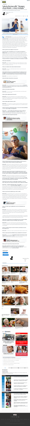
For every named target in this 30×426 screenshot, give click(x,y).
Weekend (18, 419)
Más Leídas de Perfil (5, 392)
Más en (3, 331)
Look (28, 419)
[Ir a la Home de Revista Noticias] (4, 2)
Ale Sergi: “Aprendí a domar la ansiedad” (8, 361)
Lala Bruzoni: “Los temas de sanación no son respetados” (11, 360)
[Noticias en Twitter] (14, 416)
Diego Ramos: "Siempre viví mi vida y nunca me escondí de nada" (12, 358)
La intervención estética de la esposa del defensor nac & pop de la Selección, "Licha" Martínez (13, 119)
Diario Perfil (2, 419)
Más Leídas (4, 375)
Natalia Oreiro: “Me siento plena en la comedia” (11, 82)
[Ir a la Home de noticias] (15, 415)
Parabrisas (21, 419)
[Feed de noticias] (16, 416)
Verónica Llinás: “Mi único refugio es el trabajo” (11, 203)
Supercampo (25, 419)
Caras (5, 419)
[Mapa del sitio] (18, 416)
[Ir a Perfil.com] (28, 0)
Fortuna (12, 419)
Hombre (15, 419)
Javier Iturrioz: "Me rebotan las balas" (8, 364)
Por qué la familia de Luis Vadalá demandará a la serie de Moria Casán (13, 240)
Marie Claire (8, 419)
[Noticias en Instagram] (11, 416)
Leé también (8, 80)
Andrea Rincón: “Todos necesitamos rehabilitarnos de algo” (11, 363)
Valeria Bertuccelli (5, 252)
